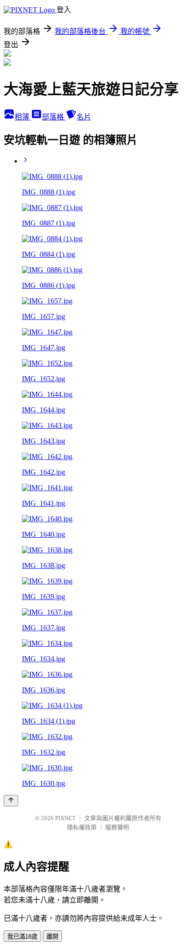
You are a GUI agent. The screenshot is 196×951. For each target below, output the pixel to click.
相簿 (23, 117)
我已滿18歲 (22, 936)
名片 (84, 117)
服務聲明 (117, 827)
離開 (52, 936)
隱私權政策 (82, 827)
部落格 (54, 117)
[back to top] (11, 800)
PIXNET (65, 818)
